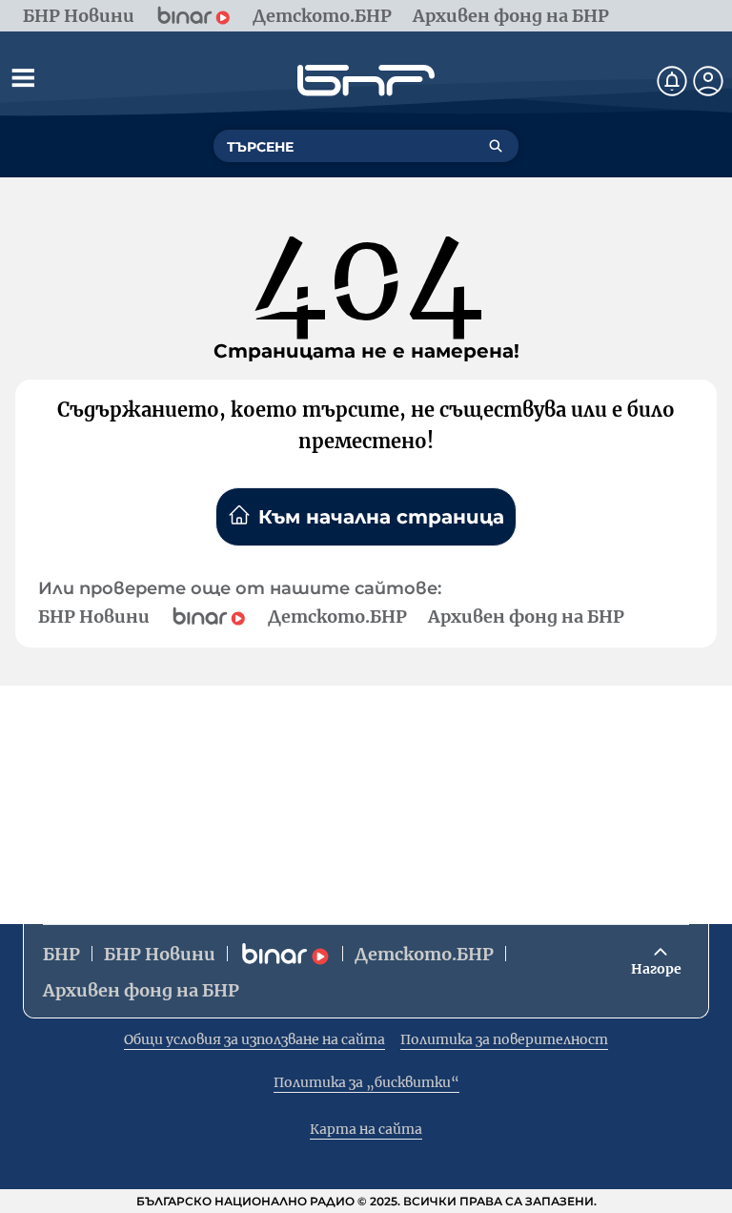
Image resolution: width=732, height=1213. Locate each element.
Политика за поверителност (504, 1039)
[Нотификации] (672, 81)
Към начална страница (381, 516)
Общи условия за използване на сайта (254, 1039)
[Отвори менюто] (23, 77)
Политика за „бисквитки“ (366, 1082)
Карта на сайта (366, 1129)
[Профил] (708, 81)
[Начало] (366, 80)
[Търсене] (495, 146)
